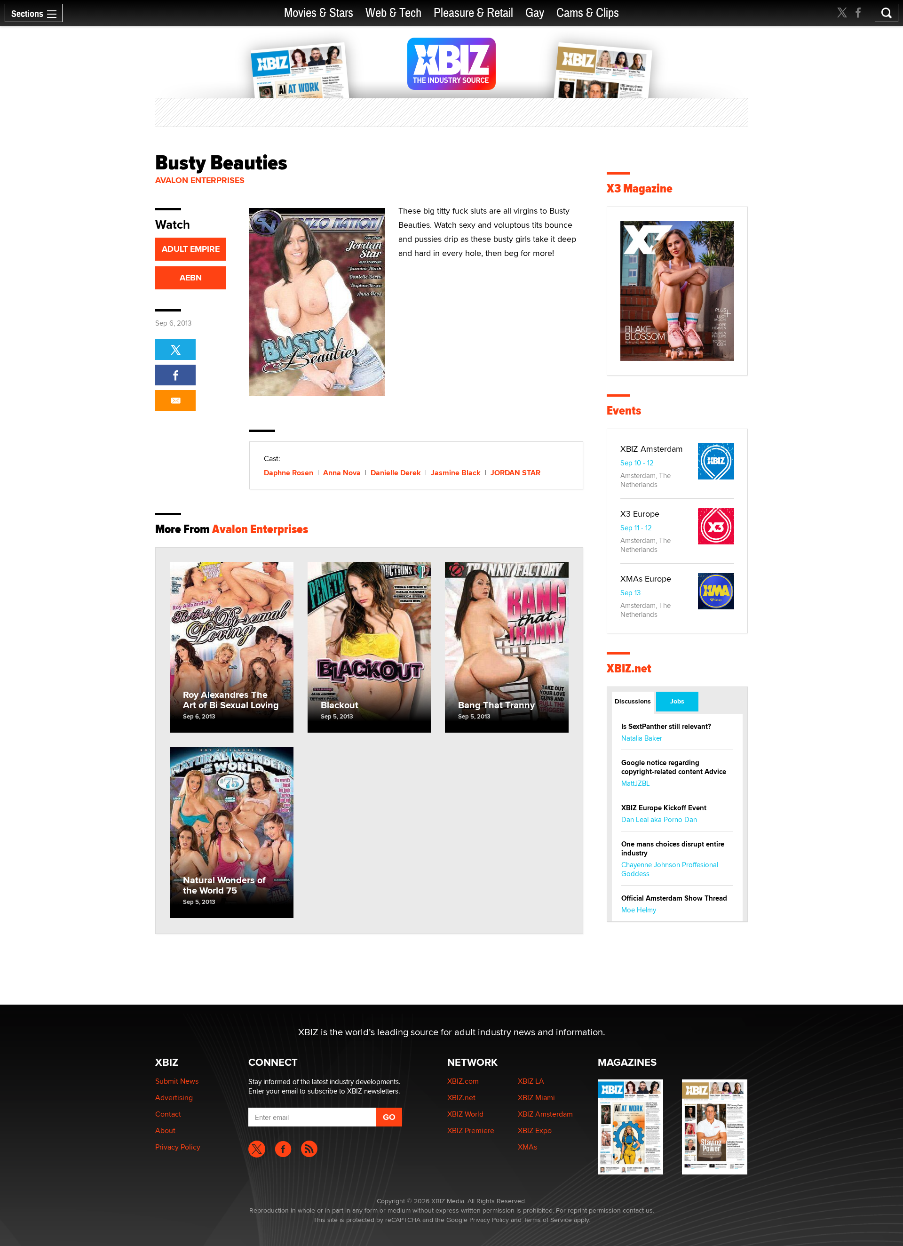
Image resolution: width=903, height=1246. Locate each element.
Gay (534, 13)
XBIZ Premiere (470, 1130)
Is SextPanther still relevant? (666, 726)
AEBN (191, 278)
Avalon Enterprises (200, 180)
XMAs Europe (645, 578)
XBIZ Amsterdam (651, 449)
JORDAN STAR (515, 472)
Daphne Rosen (288, 472)
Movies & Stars (318, 13)
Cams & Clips (587, 13)
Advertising (174, 1097)
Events (624, 410)
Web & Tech (393, 13)
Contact (168, 1114)
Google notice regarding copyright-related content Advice (673, 767)
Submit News (176, 1081)
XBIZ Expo (535, 1130)
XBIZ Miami (536, 1097)
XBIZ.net (629, 668)
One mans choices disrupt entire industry (672, 848)
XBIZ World (465, 1114)
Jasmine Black (456, 472)
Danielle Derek (396, 472)
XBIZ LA (531, 1081)
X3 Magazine (640, 188)
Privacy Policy (177, 1147)
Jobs (677, 701)
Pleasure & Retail (473, 13)
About (165, 1130)
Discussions (633, 701)
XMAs (527, 1147)
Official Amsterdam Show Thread (674, 898)
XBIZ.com (463, 1081)
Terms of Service (547, 1219)
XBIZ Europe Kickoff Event (663, 808)
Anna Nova (342, 472)
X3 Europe (639, 513)
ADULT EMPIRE (191, 249)
